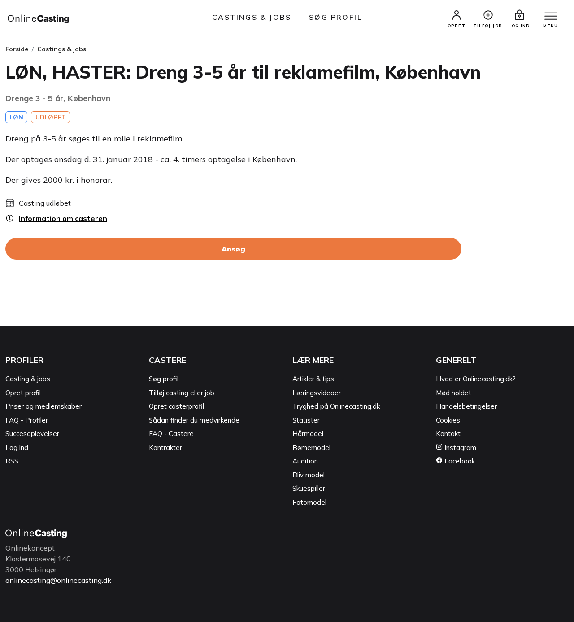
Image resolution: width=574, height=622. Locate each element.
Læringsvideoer (316, 392)
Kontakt (448, 433)
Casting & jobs (27, 379)
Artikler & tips (313, 379)
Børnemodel (311, 447)
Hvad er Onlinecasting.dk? (476, 379)
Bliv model (308, 475)
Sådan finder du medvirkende (194, 420)
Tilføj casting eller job (181, 392)
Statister (306, 420)
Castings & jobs (251, 17)
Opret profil (23, 392)
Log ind (16, 447)
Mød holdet (453, 392)
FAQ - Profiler (26, 420)
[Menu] (551, 16)
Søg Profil (335, 17)
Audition (305, 461)
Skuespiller (308, 488)
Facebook (459, 461)
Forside (16, 49)
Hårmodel (307, 433)
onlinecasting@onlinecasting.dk (58, 580)
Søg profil (163, 379)
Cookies (448, 420)
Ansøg (233, 248)
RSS (11, 461)
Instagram (459, 447)
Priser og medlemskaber (43, 406)
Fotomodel (309, 502)
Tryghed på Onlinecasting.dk (336, 406)
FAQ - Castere (171, 433)
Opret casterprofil (176, 406)
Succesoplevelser (32, 433)
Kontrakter (165, 447)
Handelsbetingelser (466, 406)
